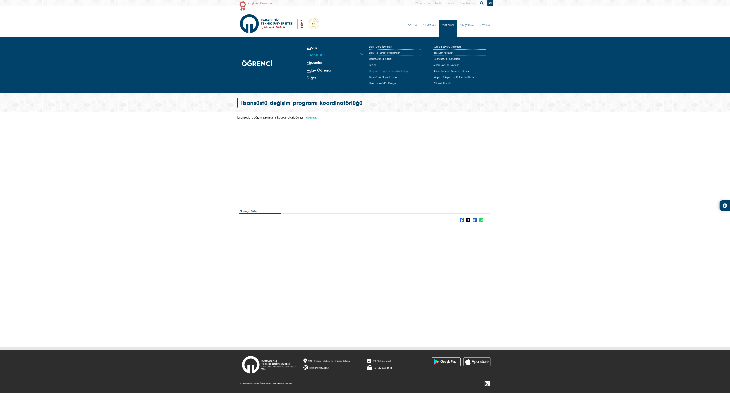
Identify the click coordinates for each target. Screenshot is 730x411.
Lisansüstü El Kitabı (380, 58)
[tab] (335, 47)
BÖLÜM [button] (412, 25)
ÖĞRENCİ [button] (448, 25)
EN (490, 2)
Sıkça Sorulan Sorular (446, 64)
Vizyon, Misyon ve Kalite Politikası (453, 77)
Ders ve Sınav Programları (384, 52)
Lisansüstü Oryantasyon (383, 77)
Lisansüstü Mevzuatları (446, 58)
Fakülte (438, 3)
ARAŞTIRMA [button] (466, 25)
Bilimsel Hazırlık (442, 83)
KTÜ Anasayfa (422, 3)
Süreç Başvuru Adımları (447, 46)
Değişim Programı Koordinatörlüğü (389, 70)
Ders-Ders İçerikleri (380, 46)
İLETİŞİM (485, 25)
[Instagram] (487, 383)
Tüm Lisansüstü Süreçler (383, 83)
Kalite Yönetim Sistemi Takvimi (451, 70)
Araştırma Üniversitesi (261, 3)
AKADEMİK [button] (429, 25)
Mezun (451, 3)
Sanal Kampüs (467, 3)
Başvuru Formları (443, 52)
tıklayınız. (311, 117)
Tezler (372, 64)
